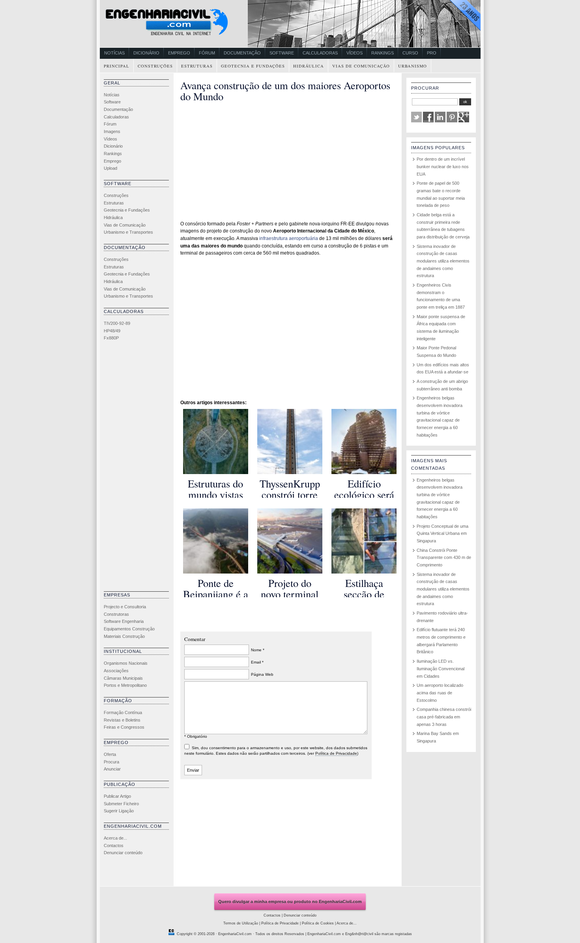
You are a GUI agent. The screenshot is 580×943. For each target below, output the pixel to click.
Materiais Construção (124, 636)
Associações (116, 670)
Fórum (207, 53)
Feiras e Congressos (124, 727)
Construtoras (116, 614)
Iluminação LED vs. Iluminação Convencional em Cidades (440, 668)
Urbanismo (412, 66)
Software (281, 53)
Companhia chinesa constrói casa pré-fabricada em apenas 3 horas (444, 716)
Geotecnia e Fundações (253, 66)
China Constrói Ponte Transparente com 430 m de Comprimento (444, 557)
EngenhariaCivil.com (235, 934)
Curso (410, 53)
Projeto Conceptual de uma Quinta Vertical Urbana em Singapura (442, 533)
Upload (110, 168)
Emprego (179, 53)
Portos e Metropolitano (125, 685)
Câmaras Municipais (123, 678)
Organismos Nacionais (126, 663)
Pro (431, 53)
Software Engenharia (124, 621)
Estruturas (197, 66)
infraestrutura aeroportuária (288, 238)
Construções (155, 66)
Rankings (382, 53)
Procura (111, 761)
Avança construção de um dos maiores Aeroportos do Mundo (285, 90)
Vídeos (354, 53)
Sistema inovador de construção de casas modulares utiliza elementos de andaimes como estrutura (443, 261)
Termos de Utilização (240, 923)
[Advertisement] (135, 468)
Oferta (110, 754)
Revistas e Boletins (122, 720)
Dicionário (146, 53)
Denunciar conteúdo (123, 852)
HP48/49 (112, 330)
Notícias (114, 53)
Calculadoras (320, 53)
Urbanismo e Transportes (128, 232)
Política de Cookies (318, 923)
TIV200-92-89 (117, 323)
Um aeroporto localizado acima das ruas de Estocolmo (440, 692)
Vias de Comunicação (361, 66)
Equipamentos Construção (129, 628)
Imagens (112, 131)
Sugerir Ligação (119, 810)
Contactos (113, 845)
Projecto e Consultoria (125, 606)
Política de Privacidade (336, 753)
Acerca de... (115, 838)
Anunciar (112, 769)
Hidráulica (308, 66)
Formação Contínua (123, 712)
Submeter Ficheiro (121, 803)
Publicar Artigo (117, 796)
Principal (116, 66)
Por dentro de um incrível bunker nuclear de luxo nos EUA (443, 166)
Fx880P (111, 338)
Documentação (242, 53)
